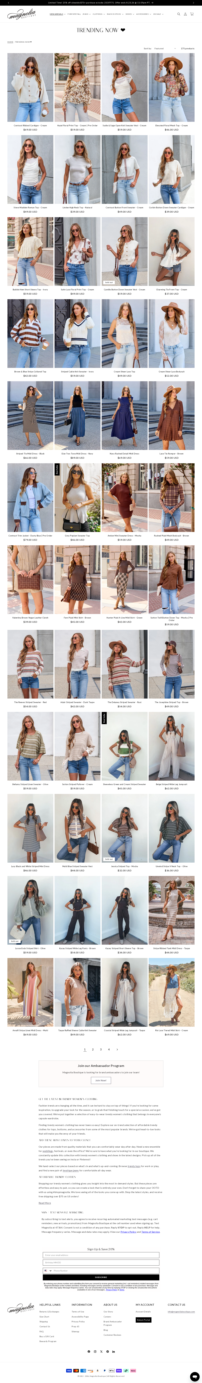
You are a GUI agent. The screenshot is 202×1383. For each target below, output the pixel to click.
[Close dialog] (150, 659)
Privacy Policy (128, 724)
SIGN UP (127, 706)
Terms (137, 724)
